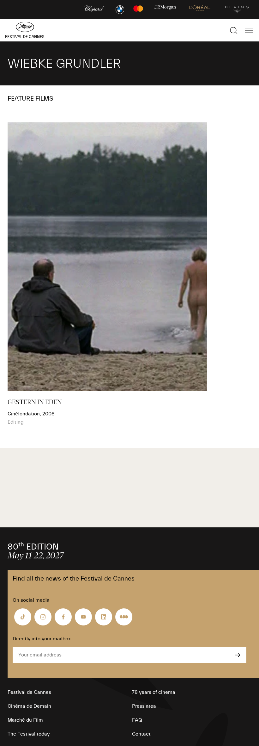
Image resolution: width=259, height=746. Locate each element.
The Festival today (29, 734)
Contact (141, 734)
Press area (144, 706)
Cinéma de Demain (29, 706)
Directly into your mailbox (42, 639)
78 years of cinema (153, 692)
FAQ (137, 720)
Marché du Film (25, 720)
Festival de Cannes (29, 692)
